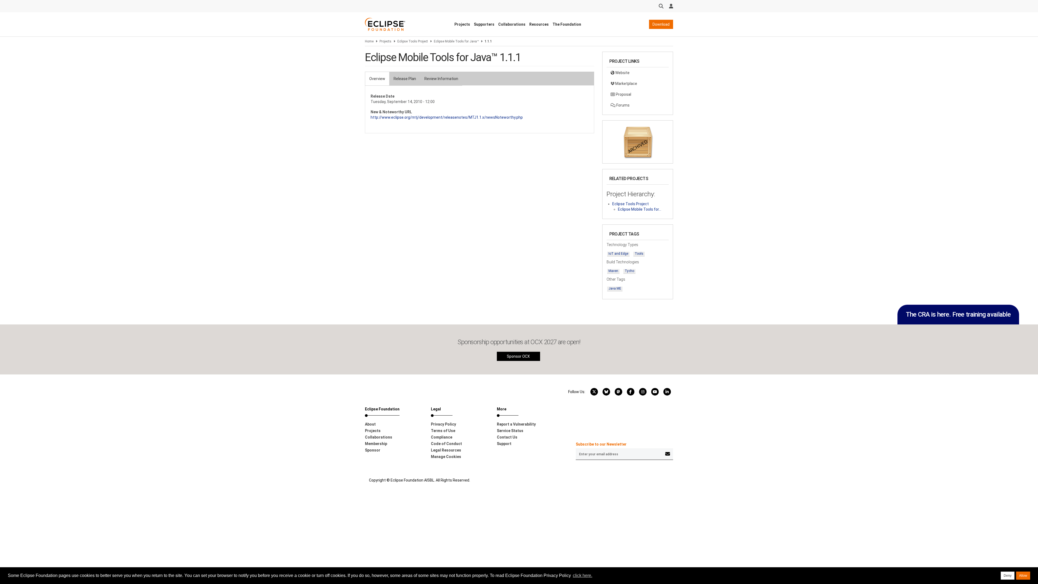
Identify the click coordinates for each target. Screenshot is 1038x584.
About (370, 424)
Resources (539, 24)
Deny (1008, 576)
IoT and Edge (618, 254)
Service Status (510, 431)
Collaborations (511, 24)
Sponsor (372, 450)
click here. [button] (582, 575)
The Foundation (567, 24)
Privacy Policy (443, 424)
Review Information (441, 79)
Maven (613, 271)
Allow (1023, 576)
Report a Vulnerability (516, 424)
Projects (462, 24)
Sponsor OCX (518, 356)
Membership (376, 444)
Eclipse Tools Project (412, 41)
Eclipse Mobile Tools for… (639, 209)
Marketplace (625, 83)
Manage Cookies (446, 456)
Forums (623, 105)
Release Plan (405, 79)
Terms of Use (443, 431)
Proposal (623, 94)
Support (504, 444)
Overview (377, 79)
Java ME (614, 288)
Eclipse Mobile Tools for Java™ (456, 41)
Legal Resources (446, 450)
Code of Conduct (446, 444)
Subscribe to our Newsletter (601, 444)
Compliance (441, 437)
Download (661, 24)
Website (622, 73)
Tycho (629, 271)
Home (369, 41)
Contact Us (507, 437)
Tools (639, 254)
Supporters (484, 24)
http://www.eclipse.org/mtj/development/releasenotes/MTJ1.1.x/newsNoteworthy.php (447, 117)
